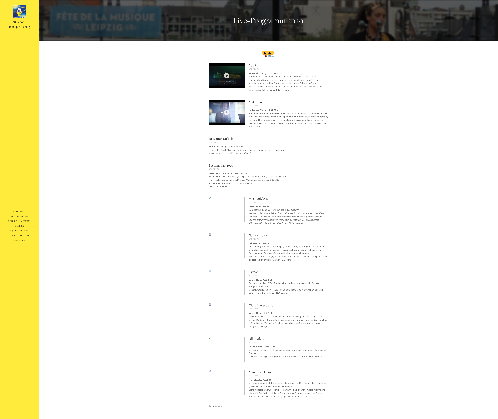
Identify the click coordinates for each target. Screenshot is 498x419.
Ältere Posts (214, 406)
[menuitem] (19, 211)
